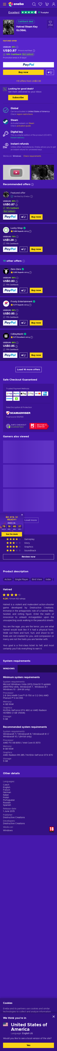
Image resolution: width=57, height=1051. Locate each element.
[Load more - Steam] (5, 122)
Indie (48, 579)
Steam (31, 123)
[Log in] (53, 4)
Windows (8, 830)
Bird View (37, 579)
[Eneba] (16, 4)
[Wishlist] (40, 4)
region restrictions (25, 114)
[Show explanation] (30, 231)
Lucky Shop (17, 228)
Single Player (21, 579)
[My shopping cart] (47, 4)
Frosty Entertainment (21, 302)
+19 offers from (28, 81)
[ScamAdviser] (18, 413)
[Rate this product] (13, 595)
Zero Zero (16, 269)
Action (8, 579)
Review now (28, 557)
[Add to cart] (50, 72)
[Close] (53, 1016)
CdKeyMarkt (17, 334)
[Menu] (4, 4)
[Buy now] (28, 64)
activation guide (24, 126)
